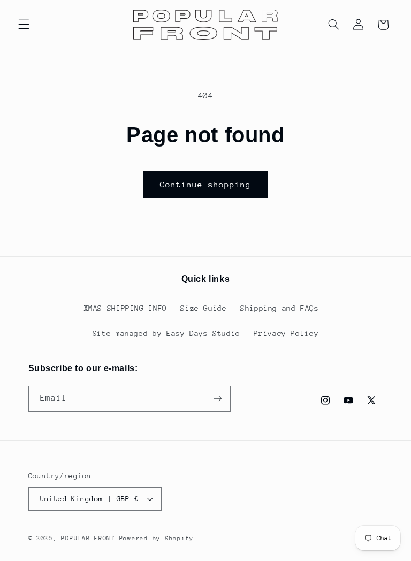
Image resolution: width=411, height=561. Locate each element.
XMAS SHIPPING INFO (125, 308)
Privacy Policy (286, 333)
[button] (23, 24)
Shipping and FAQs (279, 308)
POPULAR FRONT (88, 538)
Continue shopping (206, 184)
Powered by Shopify (156, 538)
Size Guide (203, 308)
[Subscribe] (217, 399)
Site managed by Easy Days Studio (166, 333)
